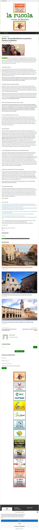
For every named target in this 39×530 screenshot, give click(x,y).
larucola (10, 42)
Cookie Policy (17, 528)
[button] (37, 512)
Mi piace (3, 229)
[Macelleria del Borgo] (19, 467)
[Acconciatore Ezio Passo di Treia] (19, 409)
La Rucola (13, 238)
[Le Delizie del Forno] (19, 448)
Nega (19, 523)
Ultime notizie (7, 36)
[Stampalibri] (19, 12)
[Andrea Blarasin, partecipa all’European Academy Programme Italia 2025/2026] (19, 266)
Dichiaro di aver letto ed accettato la (11, 365)
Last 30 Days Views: (30, 510)
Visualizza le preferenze (19, 526)
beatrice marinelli (8, 238)
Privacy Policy (21, 528)
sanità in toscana (19, 238)
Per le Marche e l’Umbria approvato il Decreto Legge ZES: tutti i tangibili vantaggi (17, 322)
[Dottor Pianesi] (19, 419)
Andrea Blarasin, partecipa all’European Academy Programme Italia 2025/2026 (17, 267)
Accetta (19, 520)
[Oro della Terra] (19, 438)
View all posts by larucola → (13, 337)
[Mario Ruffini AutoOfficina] (19, 457)
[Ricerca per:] (19, 347)
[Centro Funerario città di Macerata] (19, 390)
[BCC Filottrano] (19, 400)
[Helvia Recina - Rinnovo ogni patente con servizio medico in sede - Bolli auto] (19, 429)
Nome (3, 357)
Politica (3, 36)
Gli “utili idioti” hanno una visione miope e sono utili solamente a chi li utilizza (17, 294)
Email (3, 363)
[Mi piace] (2, 227)
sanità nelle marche (25, 238)
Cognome (3, 360)
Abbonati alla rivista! (19, 351)
